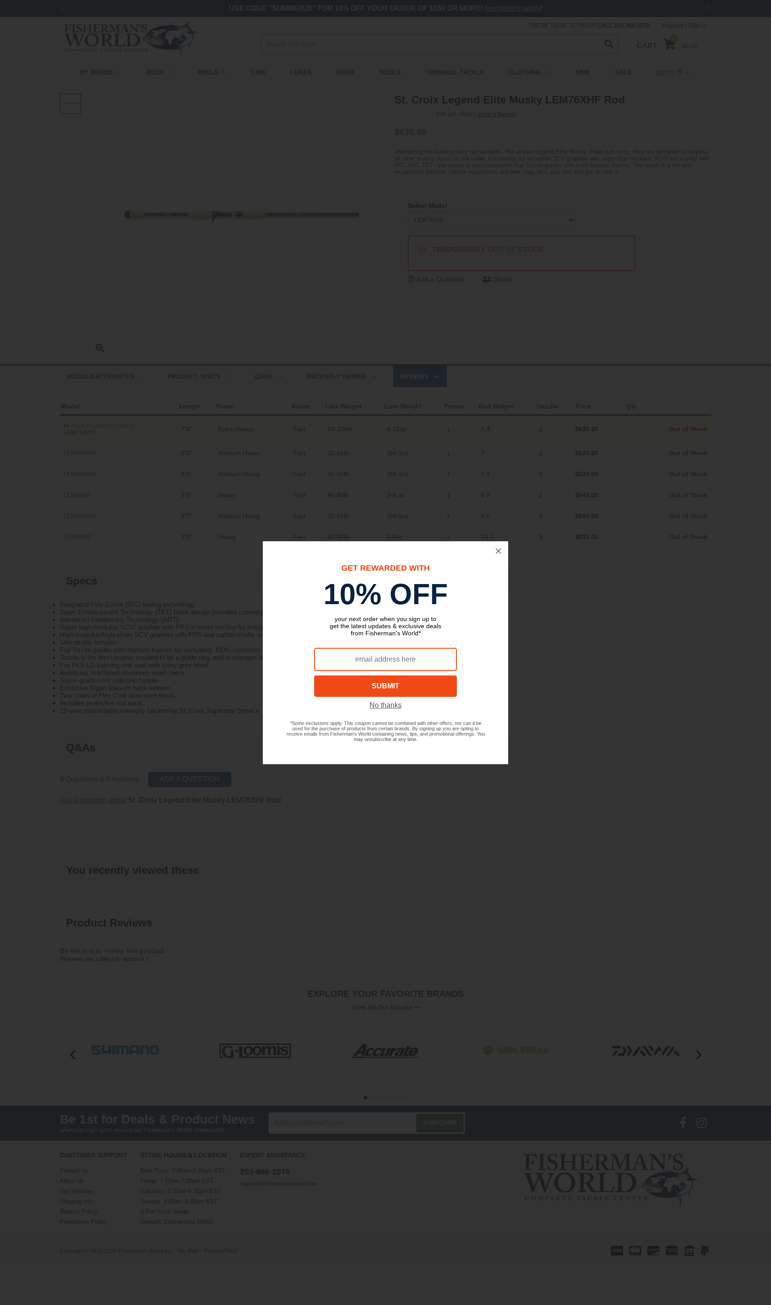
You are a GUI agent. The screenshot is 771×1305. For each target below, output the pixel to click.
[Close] (498, 551)
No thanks (385, 705)
